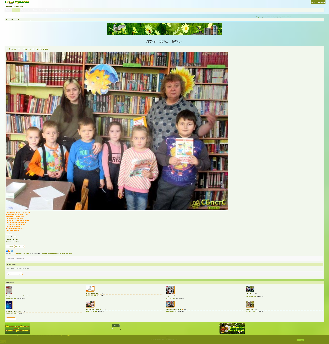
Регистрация (321, 2)
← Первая (10, 246)
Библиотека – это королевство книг (29, 20)
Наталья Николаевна (23, 253)
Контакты (64, 10)
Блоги (35, 10)
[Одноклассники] (9, 251)
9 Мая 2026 (249, 294)
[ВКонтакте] (7, 251)
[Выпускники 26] (204, 290)
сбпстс (56, 253)
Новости (16, 10)
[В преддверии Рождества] (124, 304)
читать (44, 253)
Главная (8, 10)
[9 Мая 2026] (284, 289)
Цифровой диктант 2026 (13, 311)
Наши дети (169, 298)
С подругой (249, 309)
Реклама (8, 239)
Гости (71, 10)
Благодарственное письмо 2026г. (16, 296)
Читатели (49, 10)
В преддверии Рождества (93, 309)
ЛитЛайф (15, 239)
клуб (67, 253)
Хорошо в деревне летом (173, 309)
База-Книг (16, 241)
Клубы (41, 10)
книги (63, 253)
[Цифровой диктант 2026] (44, 305)
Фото (28, 10)
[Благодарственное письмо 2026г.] (44, 290)
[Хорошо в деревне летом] (204, 304)
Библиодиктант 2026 (92, 293)
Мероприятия (90, 311)
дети (70, 253)
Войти (313, 2)
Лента (23, 10)
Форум (56, 10)
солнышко (51, 253)
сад (60, 253)
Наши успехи (9, 298)
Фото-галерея (11, 319)
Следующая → (19, 246)
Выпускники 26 (170, 296)
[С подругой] (284, 304)
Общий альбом (170, 311)
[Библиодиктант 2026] (124, 289)
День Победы (249, 296)
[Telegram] (12, 251)
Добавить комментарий (15, 274)
